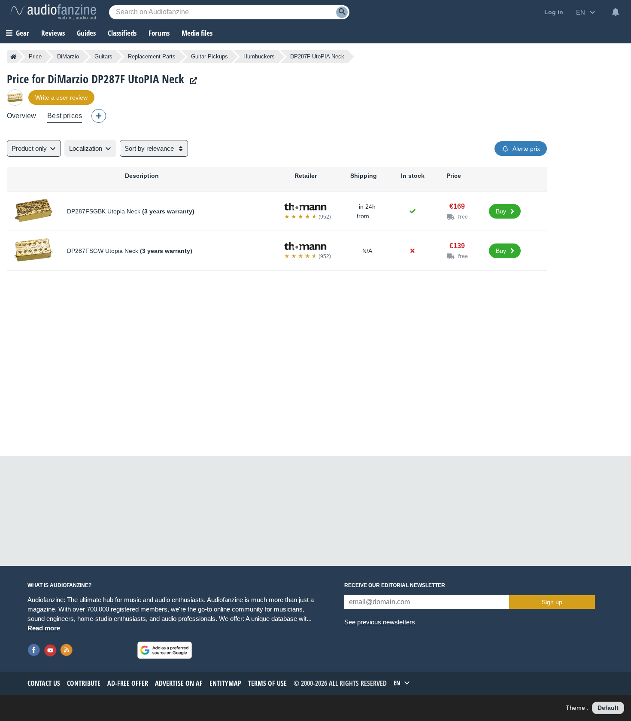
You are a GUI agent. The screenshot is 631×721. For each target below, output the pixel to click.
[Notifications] (615, 12)
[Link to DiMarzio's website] (191, 81)
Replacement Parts (152, 56)
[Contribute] (98, 116)
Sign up (552, 602)
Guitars (103, 56)
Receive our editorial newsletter (394, 585)
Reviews (53, 33)
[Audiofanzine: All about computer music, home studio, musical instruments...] (53, 12)
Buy (501, 211)
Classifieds (122, 33)
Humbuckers (259, 56)
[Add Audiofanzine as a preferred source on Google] (164, 650)
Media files (197, 33)
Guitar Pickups (209, 56)
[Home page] (13, 56)
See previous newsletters (379, 622)
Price (35, 56)
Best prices (64, 115)
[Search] (342, 12)
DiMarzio (68, 56)
